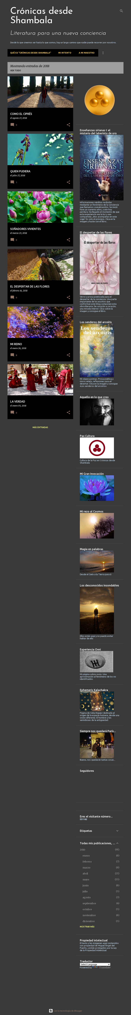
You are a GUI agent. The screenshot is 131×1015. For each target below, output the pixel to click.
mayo (86, 879)
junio (86, 885)
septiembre (89, 903)
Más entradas (40, 427)
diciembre (89, 921)
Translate (105, 967)
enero (86, 855)
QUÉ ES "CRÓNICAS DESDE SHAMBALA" (30, 53)
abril (85, 873)
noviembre (89, 915)
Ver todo (15, 70)
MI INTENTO (64, 53)
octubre (87, 909)
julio (85, 891)
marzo (86, 867)
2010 (82, 849)
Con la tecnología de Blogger (67, 1011)
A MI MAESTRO (86, 53)
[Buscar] (121, 11)
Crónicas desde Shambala (41, 16)
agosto (87, 897)
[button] (68, 125)
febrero (87, 861)
